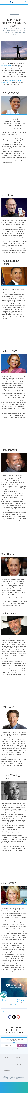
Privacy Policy (17, 1057)
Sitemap (6, 1068)
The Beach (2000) (14, 1000)
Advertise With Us (8, 1059)
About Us (6, 1057)
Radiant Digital (7, 1070)
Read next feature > (16, 1004)
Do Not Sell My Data (18, 1061)
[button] (26, 2)
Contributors (7, 1064)
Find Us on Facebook (9, 1066)
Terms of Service (18, 1059)
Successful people (6, 65)
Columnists (7, 1063)
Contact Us (6, 1061)
